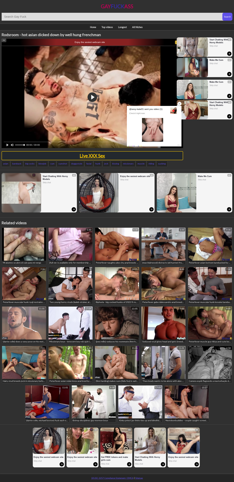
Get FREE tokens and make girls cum (115, 458)
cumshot (62, 163)
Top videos (107, 27)
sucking (162, 163)
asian (5, 163)
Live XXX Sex (92, 155)
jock (106, 163)
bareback (16, 163)
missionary (128, 163)
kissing (115, 163)
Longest (122, 27)
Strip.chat (213, 46)
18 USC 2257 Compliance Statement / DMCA (112, 478)
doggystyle (76, 163)
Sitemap (139, 478)
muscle (141, 163)
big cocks (30, 163)
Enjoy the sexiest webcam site (90, 42)
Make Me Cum (216, 60)
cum (52, 163)
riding (151, 163)
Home (93, 27)
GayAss (117, 6)
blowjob (42, 163)
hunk (97, 163)
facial (88, 163)
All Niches (137, 27)
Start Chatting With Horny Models (219, 41)
